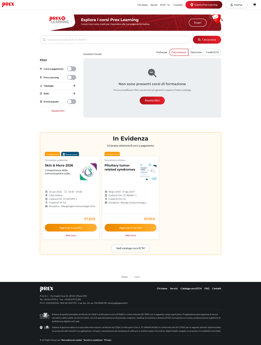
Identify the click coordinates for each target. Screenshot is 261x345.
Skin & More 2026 (59, 165)
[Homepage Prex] (9, 4)
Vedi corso (70, 235)
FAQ (207, 288)
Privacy (107, 340)
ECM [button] (163, 4)
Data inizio (196, 52)
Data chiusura (179, 52)
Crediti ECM (212, 52)
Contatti (178, 4)
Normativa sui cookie (72, 340)
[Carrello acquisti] (254, 4)
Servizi (154, 4)
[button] (58, 85)
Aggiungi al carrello (71, 227)
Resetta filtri (58, 110)
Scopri (197, 22)
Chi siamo (142, 4)
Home (124, 276)
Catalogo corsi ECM (191, 288)
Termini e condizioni (93, 340)
